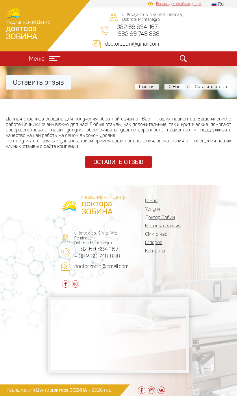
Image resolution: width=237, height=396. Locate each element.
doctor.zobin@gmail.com (132, 44)
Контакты (155, 251)
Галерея (153, 242)
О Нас (174, 86)
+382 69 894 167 (136, 26)
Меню (37, 58)
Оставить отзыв (118, 162)
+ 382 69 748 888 (137, 33)
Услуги (152, 209)
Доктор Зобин (160, 217)
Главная (146, 86)
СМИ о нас (156, 234)
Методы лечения (163, 225)
